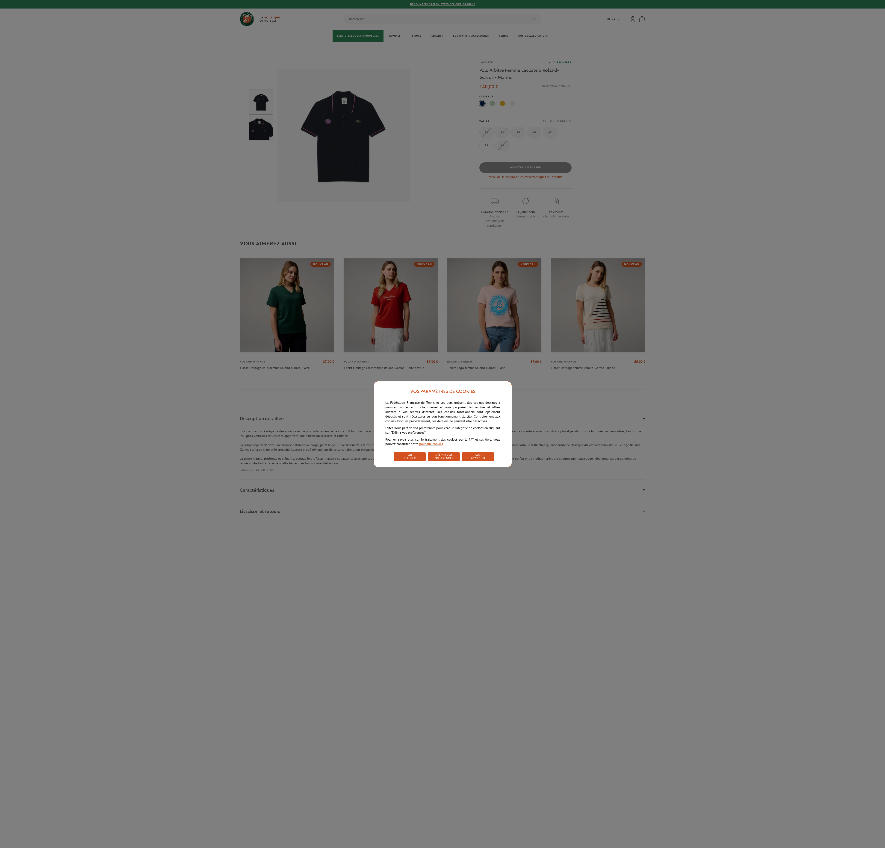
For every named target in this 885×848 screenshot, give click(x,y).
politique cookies (431, 444)
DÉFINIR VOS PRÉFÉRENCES (443, 456)
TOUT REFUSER (410, 456)
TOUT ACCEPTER (478, 456)
